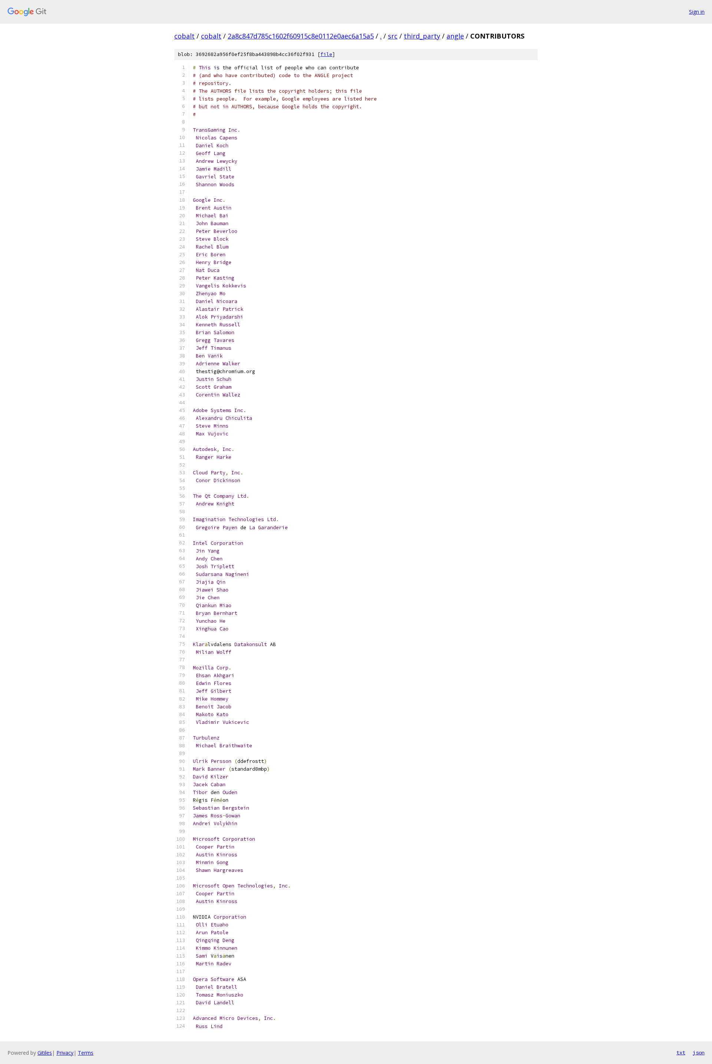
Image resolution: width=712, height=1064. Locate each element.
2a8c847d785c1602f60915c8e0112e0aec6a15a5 (301, 36)
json (699, 1052)
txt (680, 1052)
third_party (422, 36)
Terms (85, 1052)
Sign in (697, 11)
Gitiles (44, 1052)
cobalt (184, 36)
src (393, 36)
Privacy (64, 1052)
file (326, 54)
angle (455, 36)
